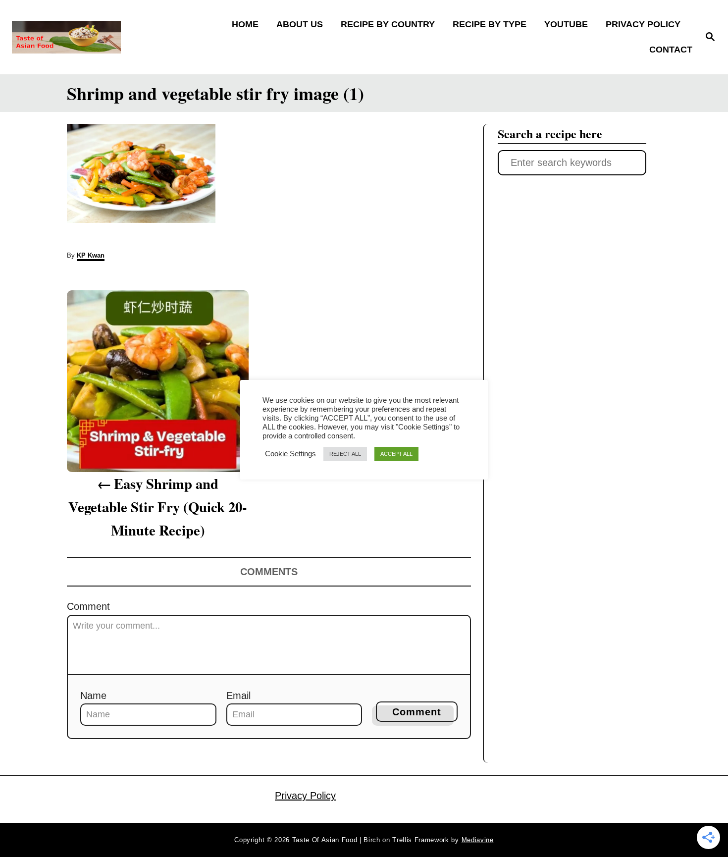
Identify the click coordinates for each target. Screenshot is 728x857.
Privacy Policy (305, 795)
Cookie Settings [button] (290, 454)
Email (238, 695)
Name (93, 695)
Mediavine (478, 840)
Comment (88, 606)
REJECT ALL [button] (345, 454)
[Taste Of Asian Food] (96, 37)
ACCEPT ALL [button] (396, 454)
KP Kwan (90, 255)
